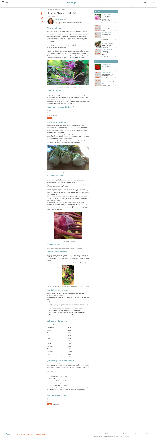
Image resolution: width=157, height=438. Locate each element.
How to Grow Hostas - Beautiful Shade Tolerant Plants (107, 36)
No (49, 113)
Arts (8, 5)
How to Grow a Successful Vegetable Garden (107, 53)
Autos (24, 5)
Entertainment (90, 5)
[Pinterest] (41, 18)
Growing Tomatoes (106, 64)
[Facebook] (41, 14)
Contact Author (58, 23)
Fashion (123, 5)
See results (55, 118)
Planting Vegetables (106, 25)
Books (41, 5)
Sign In (146, 2)
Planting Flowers (106, 14)
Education (74, 5)
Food (139, 5)
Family (106, 5)
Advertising (44, 434)
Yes (50, 110)
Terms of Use (30, 434)
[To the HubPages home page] (7, 434)
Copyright (23, 434)
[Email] (41, 22)
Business (57, 5)
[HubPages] (72, 2)
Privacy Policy (38, 434)
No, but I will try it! (53, 115)
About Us (18, 434)
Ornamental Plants (106, 32)
